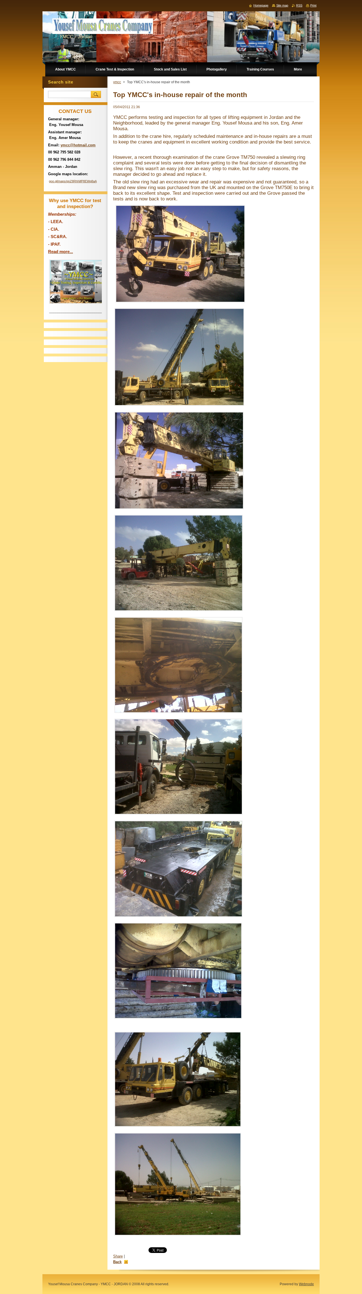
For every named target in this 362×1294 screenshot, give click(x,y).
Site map (282, 5)
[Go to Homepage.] (102, 27)
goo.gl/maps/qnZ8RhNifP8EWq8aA (73, 181)
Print (313, 5)
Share (118, 1256)
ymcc (117, 82)
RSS (299, 5)
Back (117, 1262)
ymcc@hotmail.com (78, 145)
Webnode (306, 1284)
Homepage (260, 5)
